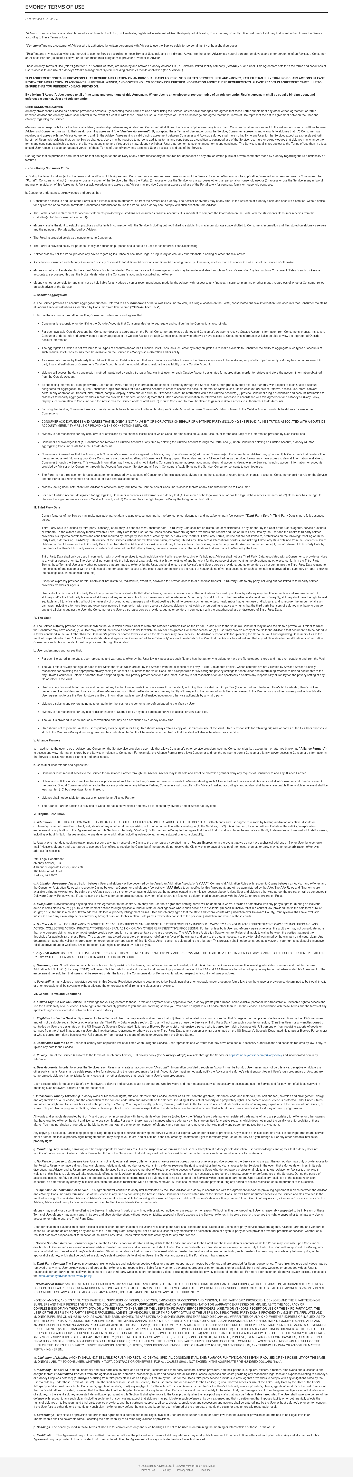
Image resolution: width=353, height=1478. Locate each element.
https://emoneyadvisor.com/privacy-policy (255, 1055)
